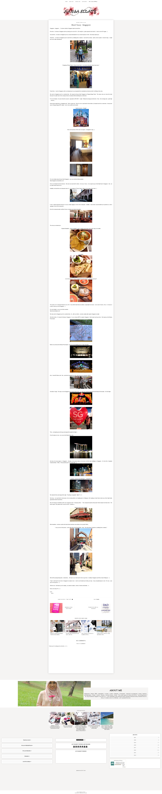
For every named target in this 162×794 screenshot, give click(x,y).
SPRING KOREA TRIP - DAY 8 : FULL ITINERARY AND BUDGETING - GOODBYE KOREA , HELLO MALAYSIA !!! (81, 728)
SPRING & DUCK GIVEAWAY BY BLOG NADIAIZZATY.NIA (55, 727)
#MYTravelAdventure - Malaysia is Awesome (94, 727)
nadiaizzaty (117, 762)
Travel (97, 599)
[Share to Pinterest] (70, 599)
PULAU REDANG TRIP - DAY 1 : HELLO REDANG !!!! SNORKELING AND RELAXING (107, 727)
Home (66, 1)
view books (124, 766)
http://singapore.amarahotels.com (57, 180)
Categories (84, 1)
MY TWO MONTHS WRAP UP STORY (68, 726)
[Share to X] (67, 599)
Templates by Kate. (83, 792)
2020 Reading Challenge (118, 760)
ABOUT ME (71, 1)
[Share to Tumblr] (69, 599)
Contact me (77, 1)
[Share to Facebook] (66, 599)
